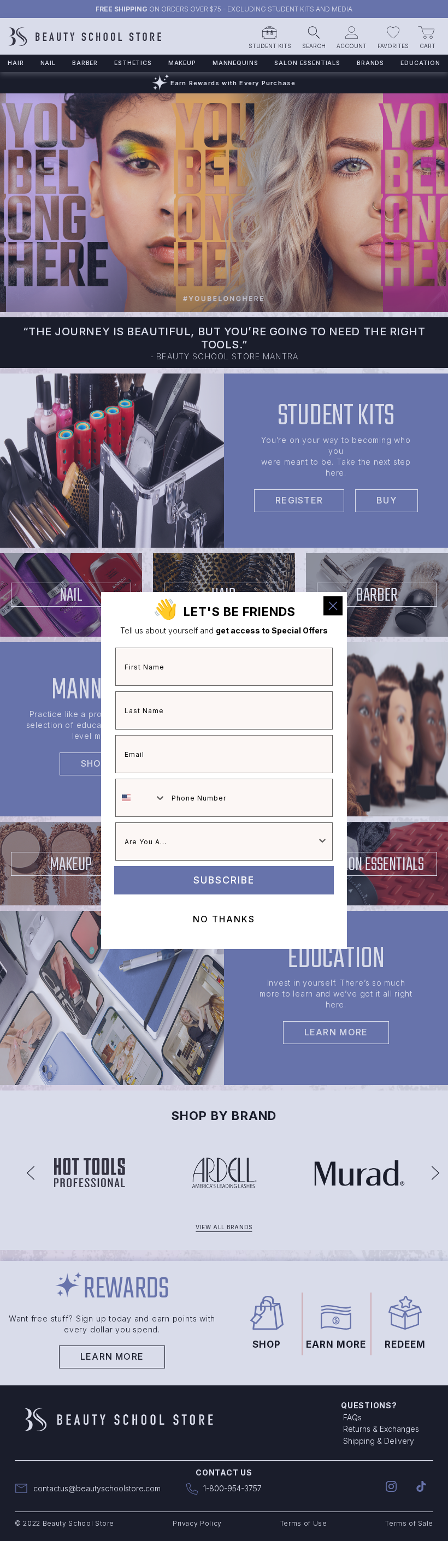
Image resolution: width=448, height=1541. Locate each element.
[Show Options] (322, 841)
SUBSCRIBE (224, 880)
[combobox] (141, 797)
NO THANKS (224, 919)
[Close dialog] (333, 605)
